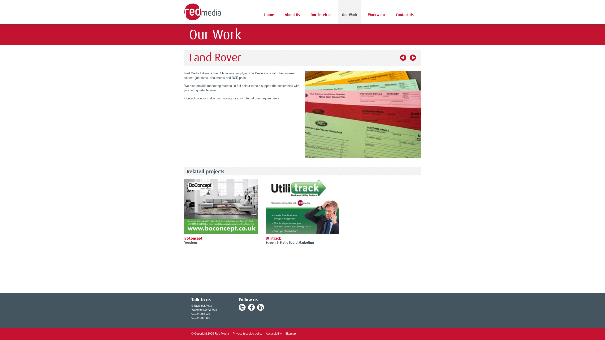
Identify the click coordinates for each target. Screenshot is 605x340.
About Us (292, 15)
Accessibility (274, 333)
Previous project (403, 58)
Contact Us (405, 15)
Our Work (349, 15)
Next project (413, 58)
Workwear (376, 15)
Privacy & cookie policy (247, 333)
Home (269, 15)
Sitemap (290, 333)
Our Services (321, 15)
